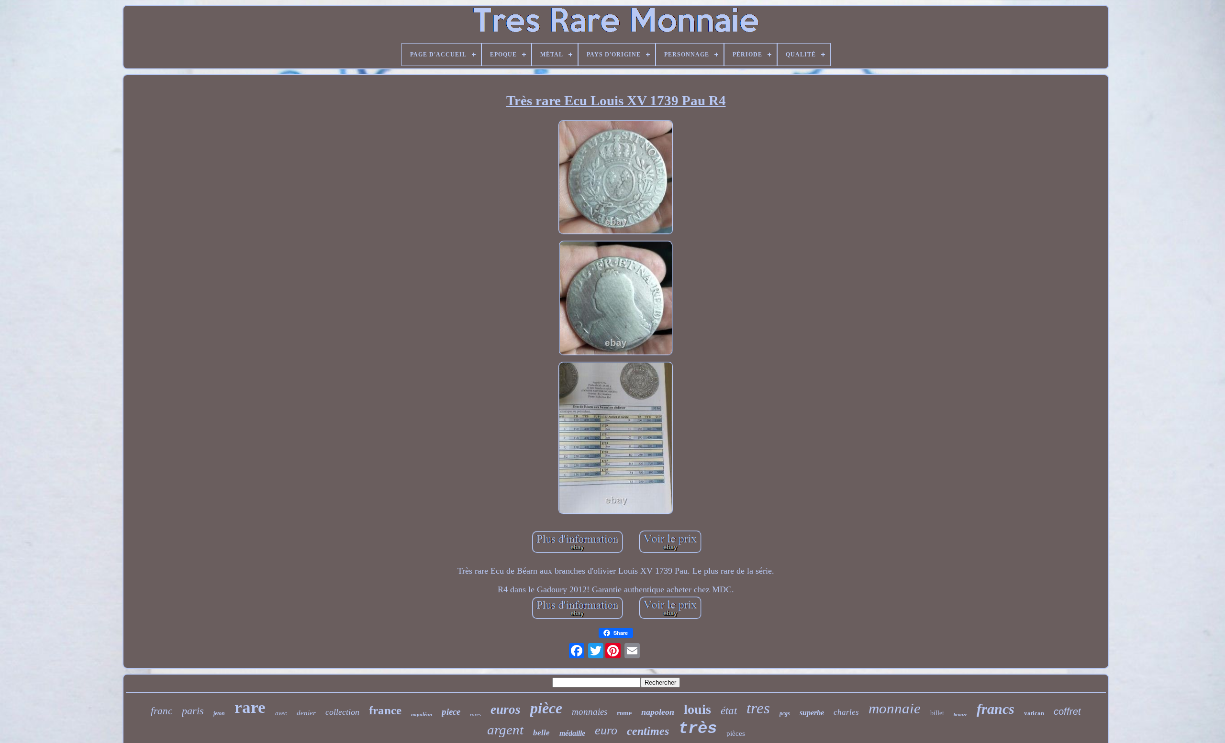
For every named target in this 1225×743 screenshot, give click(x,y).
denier (306, 713)
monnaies (589, 712)
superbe (812, 713)
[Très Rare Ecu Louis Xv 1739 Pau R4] (616, 178)
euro (606, 730)
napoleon (657, 712)
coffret (1067, 711)
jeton (219, 713)
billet (937, 713)
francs (995, 709)
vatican (1034, 713)
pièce (546, 708)
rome (624, 713)
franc (161, 711)
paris (193, 711)
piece (451, 712)
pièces (735, 733)
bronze (960, 714)
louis (697, 709)
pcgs (785, 713)
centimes (648, 731)
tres (758, 708)
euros (505, 709)
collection (342, 712)
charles (846, 712)
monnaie (895, 708)
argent (505, 729)
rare (250, 707)
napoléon (421, 714)
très (698, 729)
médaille (572, 733)
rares (475, 714)
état (729, 711)
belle (541, 732)
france (385, 710)
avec (281, 713)
